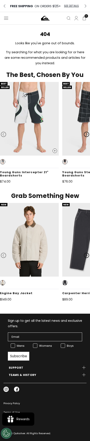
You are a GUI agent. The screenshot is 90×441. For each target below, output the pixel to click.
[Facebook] (16, 389)
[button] (2, 161)
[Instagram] (6, 389)
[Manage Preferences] (6, 433)
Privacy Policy (11, 403)
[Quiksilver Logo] (45, 18)
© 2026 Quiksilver (14, 433)
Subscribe (18, 356)
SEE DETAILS (71, 6)
